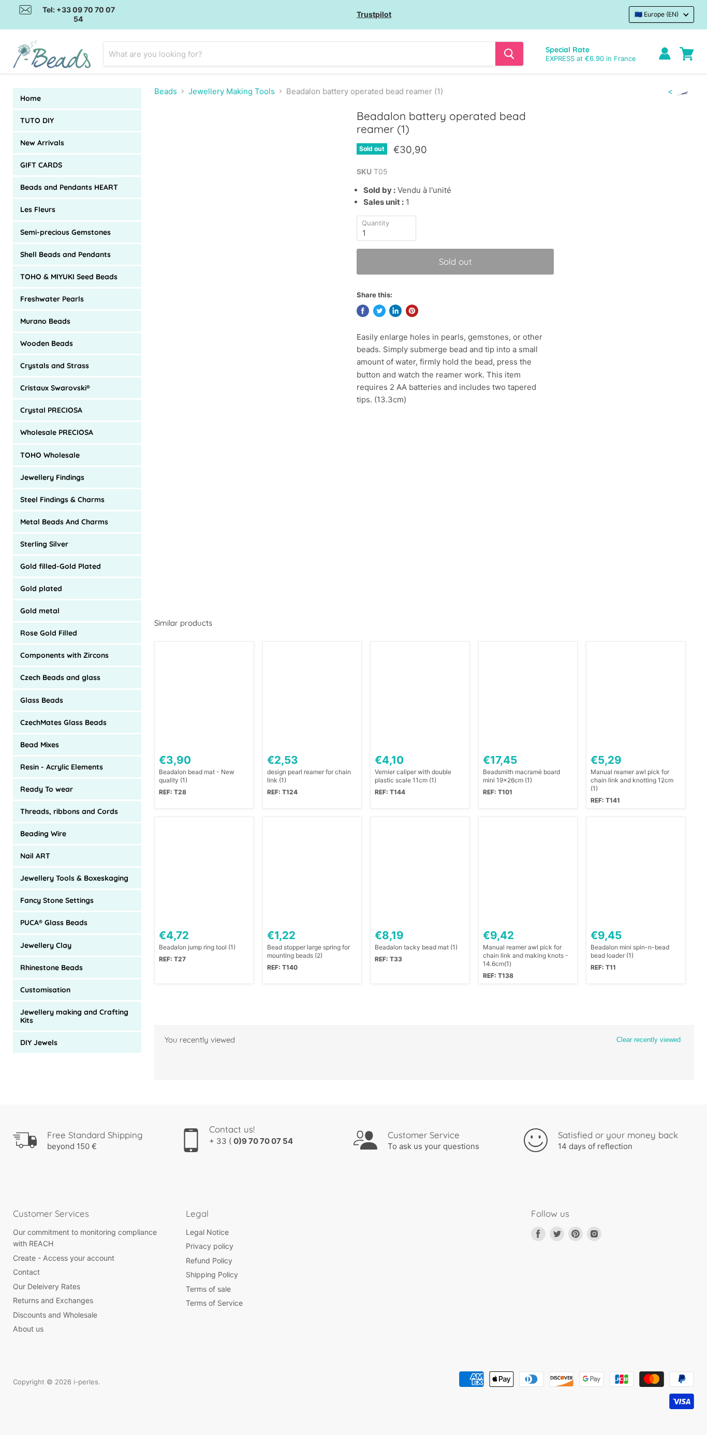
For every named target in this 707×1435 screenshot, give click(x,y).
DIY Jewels (38, 1042)
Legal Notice (207, 1232)
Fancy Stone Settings (57, 900)
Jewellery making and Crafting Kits (74, 1016)
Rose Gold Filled (48, 633)
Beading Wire (43, 833)
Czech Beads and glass (60, 677)
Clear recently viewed (648, 1040)
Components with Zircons (64, 655)
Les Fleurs (37, 209)
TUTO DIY (37, 120)
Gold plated (41, 588)
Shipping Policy (212, 1274)
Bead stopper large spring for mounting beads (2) (308, 951)
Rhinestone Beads (51, 967)
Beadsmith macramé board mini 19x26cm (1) (521, 776)
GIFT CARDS (41, 165)
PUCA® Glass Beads (53, 922)
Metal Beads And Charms (64, 521)
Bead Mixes (39, 744)
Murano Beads (45, 321)
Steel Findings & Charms (62, 499)
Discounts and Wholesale (55, 1314)
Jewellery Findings (52, 477)
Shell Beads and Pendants (65, 254)
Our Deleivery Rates (46, 1286)
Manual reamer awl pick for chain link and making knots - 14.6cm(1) (525, 955)
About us (28, 1328)
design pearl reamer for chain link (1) (309, 776)
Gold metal (40, 610)
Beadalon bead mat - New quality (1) (196, 776)
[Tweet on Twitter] (379, 311)
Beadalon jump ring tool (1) (197, 947)
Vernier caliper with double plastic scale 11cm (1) (413, 776)
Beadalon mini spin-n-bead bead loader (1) (630, 951)
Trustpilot (374, 14)
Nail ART (35, 855)
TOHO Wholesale (50, 455)
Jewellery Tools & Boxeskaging (74, 878)
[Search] (509, 54)
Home (30, 98)
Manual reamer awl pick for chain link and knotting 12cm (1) (632, 780)
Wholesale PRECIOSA (56, 432)
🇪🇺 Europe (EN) (657, 14)
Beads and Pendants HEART (69, 187)
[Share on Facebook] (363, 311)
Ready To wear (46, 789)
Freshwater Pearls (52, 299)
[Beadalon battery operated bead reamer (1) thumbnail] (173, 138)
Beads (165, 91)
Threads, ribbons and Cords (69, 811)
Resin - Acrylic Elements (61, 767)
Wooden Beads (46, 343)
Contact (26, 1271)
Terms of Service (214, 1302)
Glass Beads (41, 700)
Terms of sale (208, 1289)
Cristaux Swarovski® (55, 387)
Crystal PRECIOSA (51, 410)
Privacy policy (209, 1246)
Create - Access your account (63, 1257)
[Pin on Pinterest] (412, 311)
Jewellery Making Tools (231, 91)
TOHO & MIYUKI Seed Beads (68, 276)
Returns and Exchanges (53, 1300)
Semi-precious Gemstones (65, 232)
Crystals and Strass (54, 365)
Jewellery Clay (45, 945)
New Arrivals (42, 142)
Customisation (45, 989)
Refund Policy (209, 1260)
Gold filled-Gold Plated (60, 566)
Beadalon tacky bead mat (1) (416, 947)
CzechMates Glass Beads (63, 722)
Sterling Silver (44, 544)
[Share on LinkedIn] (395, 311)
